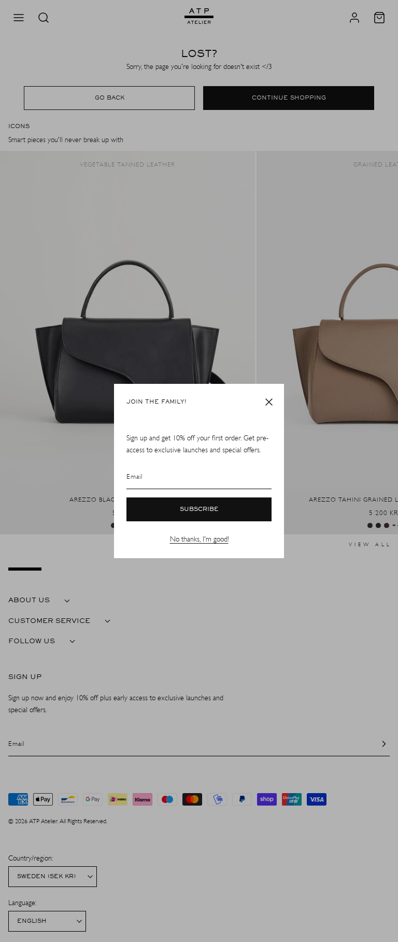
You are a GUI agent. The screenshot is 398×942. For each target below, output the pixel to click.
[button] (269, 402)
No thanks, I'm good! (199, 539)
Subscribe (199, 509)
